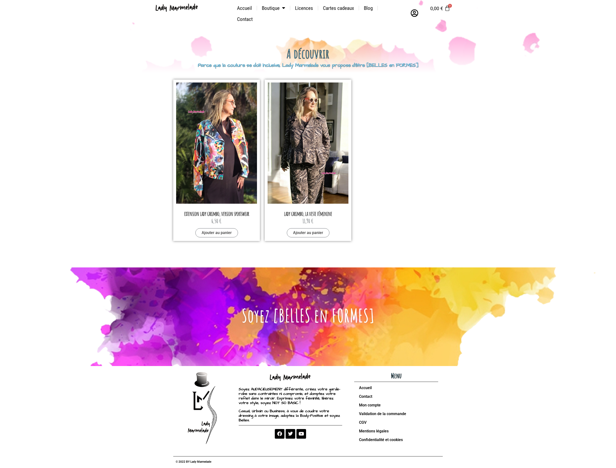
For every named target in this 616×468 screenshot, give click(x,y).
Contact (245, 19)
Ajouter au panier (217, 232)
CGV (362, 422)
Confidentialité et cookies (381, 439)
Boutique (271, 8)
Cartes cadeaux (338, 8)
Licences (304, 8)
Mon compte (370, 405)
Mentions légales (374, 431)
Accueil (244, 8)
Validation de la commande (382, 413)
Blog (368, 8)
